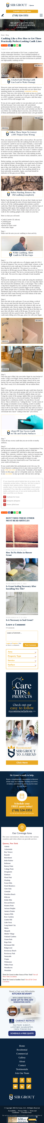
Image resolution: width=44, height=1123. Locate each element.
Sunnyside (7, 956)
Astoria (6, 846)
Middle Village (9, 934)
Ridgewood (8, 948)
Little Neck (8, 922)
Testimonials (22, 1069)
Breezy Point (8, 866)
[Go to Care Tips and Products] (22, 694)
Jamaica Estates (9, 911)
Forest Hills (8, 883)
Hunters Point (9, 906)
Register (15, 643)
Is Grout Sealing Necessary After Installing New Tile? (21, 587)
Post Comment (30, 645)
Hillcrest (7, 897)
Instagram (15, 1080)
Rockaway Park (9, 953)
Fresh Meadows (9, 886)
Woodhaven (8, 967)
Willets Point (8, 965)
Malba (6, 928)
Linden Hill (8, 920)
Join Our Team (22, 1073)
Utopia (6, 959)
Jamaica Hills (8, 914)
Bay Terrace (8, 852)
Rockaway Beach (10, 951)
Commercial (22, 1053)
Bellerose (7, 863)
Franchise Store (26, 1112)
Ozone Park (8, 939)
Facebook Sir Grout (13, 497)
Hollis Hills (8, 900)
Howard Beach (9, 903)
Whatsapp (14, 45)
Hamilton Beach (9, 894)
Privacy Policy (22, 1111)
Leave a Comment (15, 624)
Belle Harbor (8, 860)
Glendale (7, 891)
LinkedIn (22, 1086)
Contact (22, 1065)
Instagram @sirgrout (13, 501)
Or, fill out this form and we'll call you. (22, 813)
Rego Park (7, 942)
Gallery (22, 1057)
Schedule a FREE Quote (22, 11)
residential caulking (30, 91)
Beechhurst (8, 858)
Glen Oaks (8, 889)
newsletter (8, 474)
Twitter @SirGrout (13, 504)
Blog (7, 35)
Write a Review (2, 15)
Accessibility (12, 1111)
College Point (8, 869)
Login (8, 643)
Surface (11, 664)
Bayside (7, 855)
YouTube (15, 1086)
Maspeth (7, 931)
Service (11, 660)
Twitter (12, 45)
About (22, 1061)
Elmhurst (7, 875)
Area (10, 651)
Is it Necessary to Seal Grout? (19, 620)
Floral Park (8, 877)
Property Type (14, 656)
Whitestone (8, 962)
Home (2, 35)
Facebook (9, 45)
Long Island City (10, 925)
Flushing (7, 880)
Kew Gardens (9, 917)
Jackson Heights (9, 908)
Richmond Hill (9, 945)
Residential (22, 1049)
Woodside (7, 970)
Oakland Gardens (10, 936)
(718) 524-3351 (20, 15)
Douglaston (8, 872)
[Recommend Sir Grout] (22, 742)
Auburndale (8, 849)
